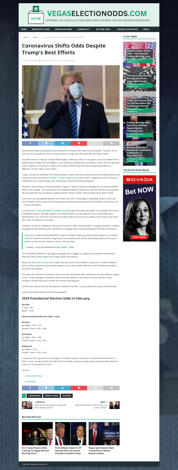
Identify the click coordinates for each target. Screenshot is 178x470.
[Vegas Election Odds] (89, 22)
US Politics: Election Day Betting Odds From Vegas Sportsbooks (139, 78)
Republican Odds (63, 29)
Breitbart (31, 381)
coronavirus (34, 396)
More (146, 29)
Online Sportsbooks (127, 29)
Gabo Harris (46, 60)
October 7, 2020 (67, 247)
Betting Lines (103, 29)
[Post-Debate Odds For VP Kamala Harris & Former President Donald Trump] (70, 433)
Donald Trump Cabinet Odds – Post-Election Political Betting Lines (139, 53)
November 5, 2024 (135, 84)
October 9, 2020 (31, 60)
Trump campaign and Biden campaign (53, 210)
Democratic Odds (41, 29)
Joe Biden (67, 396)
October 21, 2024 (135, 159)
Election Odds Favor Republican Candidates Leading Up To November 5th (139, 151)
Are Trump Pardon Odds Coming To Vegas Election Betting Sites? (35, 450)
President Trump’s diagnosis (61, 177)
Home (24, 29)
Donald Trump (51, 396)
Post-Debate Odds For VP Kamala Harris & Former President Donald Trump (68, 450)
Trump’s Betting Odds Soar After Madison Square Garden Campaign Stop (138, 126)
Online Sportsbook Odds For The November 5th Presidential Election (139, 103)
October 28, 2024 (135, 134)
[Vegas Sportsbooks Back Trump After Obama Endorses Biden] (104, 433)
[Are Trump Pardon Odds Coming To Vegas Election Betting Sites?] (37, 433)
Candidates (83, 29)
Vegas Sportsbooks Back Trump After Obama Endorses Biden (101, 450)
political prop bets (44, 262)
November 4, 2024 (135, 109)
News (57, 60)
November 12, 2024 (135, 60)
